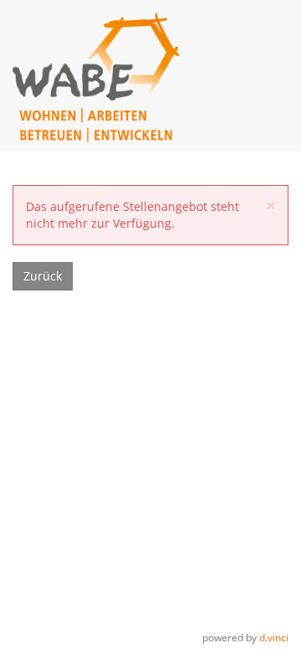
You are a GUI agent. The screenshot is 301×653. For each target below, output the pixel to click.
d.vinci (273, 637)
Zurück (42, 276)
